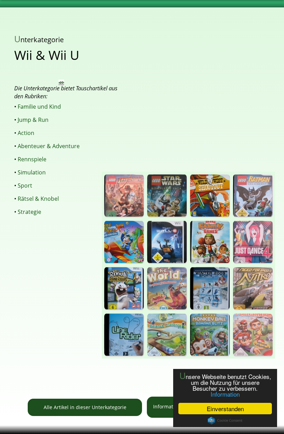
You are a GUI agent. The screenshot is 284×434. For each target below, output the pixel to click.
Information (225, 394)
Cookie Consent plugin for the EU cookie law (225, 420)
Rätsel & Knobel (38, 198)
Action (26, 133)
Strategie (29, 212)
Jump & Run (33, 120)
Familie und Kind (39, 106)
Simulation (32, 172)
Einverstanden (225, 408)
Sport (25, 185)
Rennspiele (32, 159)
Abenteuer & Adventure (49, 146)
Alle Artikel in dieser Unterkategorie (85, 407)
